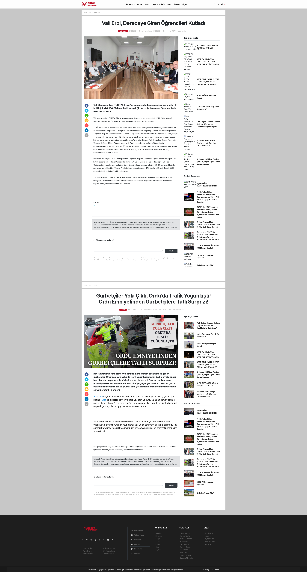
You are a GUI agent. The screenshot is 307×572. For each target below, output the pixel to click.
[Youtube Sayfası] (96, 540)
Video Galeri (139, 535)
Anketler (208, 536)
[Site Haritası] (109, 540)
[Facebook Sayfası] (83, 540)
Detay (206, 570)
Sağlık (147, 4)
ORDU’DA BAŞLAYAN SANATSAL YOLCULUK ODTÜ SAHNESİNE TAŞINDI (208, 61)
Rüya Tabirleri (210, 541)
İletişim (136, 553)
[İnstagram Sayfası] (92, 540)
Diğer (184, 4)
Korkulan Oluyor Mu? (205, 265)
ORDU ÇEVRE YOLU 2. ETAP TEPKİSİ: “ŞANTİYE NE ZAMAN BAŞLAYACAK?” (208, 81)
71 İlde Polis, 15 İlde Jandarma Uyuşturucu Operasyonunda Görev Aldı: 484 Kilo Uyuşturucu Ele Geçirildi (208, 197)
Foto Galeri (138, 530)
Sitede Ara (209, 533)
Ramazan (98, 396)
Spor (169, 4)
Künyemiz (138, 549)
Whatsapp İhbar (109, 551)
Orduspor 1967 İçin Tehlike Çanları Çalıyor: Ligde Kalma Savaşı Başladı (208, 161)
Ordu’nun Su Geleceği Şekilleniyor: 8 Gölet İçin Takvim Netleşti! (206, 142)
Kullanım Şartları (109, 548)
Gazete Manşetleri (187, 558)
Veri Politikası (88, 554)
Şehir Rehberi (185, 555)
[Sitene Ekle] (113, 540)
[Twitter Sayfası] (88, 540)
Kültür (162, 4)
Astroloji (208, 544)
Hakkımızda (87, 548)
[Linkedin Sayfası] (100, 540)
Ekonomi (138, 4)
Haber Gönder (108, 554)
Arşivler (137, 544)
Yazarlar (137, 540)
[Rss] (104, 540)
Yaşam (154, 4)
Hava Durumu (185, 533)
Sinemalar (184, 550)
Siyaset (176, 4)
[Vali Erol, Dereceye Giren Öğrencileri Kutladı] (131, 68)
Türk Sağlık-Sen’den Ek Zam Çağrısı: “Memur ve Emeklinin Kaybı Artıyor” (208, 124)
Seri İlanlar (184, 552)
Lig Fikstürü (184, 544)
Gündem (129, 4)
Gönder (171, 251)
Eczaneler (184, 541)
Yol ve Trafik (185, 536)
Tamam (216, 570)
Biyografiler (209, 539)
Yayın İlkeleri (87, 551)
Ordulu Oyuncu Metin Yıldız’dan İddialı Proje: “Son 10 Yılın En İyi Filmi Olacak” (208, 224)
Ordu (104, 399)
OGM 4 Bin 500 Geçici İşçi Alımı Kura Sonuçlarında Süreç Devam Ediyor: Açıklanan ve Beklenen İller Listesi (208, 212)
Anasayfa (87, 12)
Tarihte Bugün (185, 547)
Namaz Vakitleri (186, 539)
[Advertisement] (50, 31)
